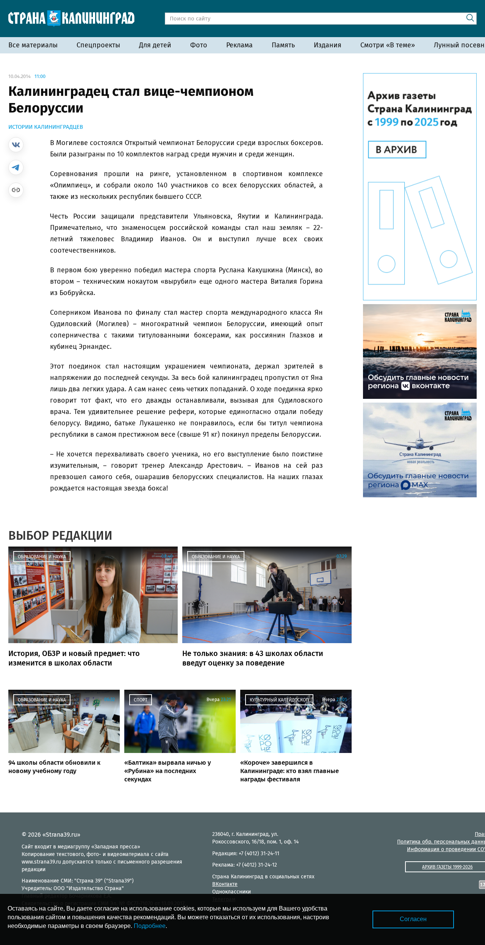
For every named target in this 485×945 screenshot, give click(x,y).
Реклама (239, 45)
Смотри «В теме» (387, 45)
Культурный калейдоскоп (279, 700)
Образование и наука (42, 556)
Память (283, 45)
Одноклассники (231, 892)
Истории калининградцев (45, 126)
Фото (198, 45)
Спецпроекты (98, 45)
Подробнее (150, 926)
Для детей (155, 45)
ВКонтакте (225, 884)
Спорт (140, 700)
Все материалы (33, 45)
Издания (327, 45)
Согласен (413, 919)
